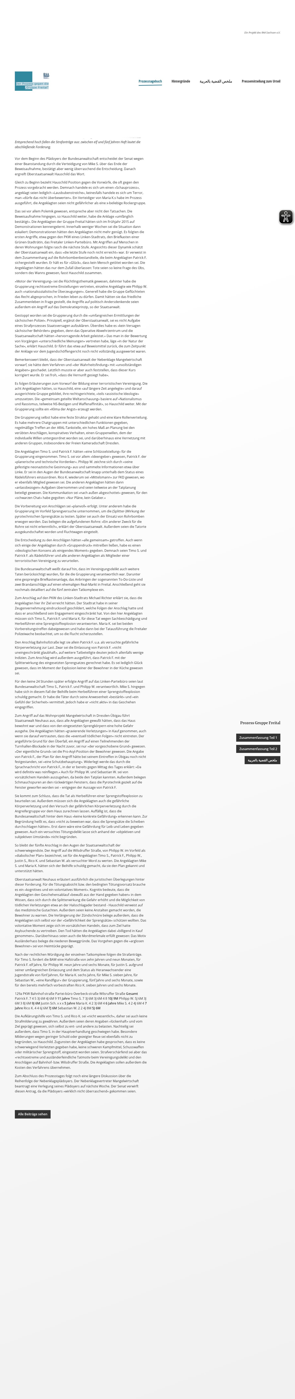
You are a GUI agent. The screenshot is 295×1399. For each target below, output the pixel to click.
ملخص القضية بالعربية (216, 81)
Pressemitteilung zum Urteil (261, 81)
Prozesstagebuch (150, 81)
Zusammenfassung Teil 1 (258, 737)
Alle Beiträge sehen (32, 1114)
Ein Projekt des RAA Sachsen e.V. (262, 32)
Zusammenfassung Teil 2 (258, 749)
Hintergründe (181, 81)
